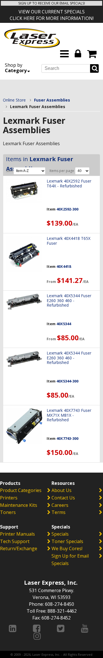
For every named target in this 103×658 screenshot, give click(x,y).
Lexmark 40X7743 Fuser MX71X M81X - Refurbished (69, 415)
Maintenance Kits (18, 505)
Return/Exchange (18, 548)
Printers (8, 498)
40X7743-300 (67, 438)
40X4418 (63, 266)
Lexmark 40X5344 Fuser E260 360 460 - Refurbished (69, 300)
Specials (60, 534)
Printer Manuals (17, 534)
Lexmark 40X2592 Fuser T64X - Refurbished (69, 183)
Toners (8, 512)
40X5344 (63, 323)
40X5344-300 (67, 381)
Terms (59, 512)
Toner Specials (67, 541)
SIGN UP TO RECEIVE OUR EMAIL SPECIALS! (51, 3)
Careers (60, 505)
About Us (62, 490)
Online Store (14, 100)
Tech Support (14, 541)
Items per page (62, 170)
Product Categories (20, 490)
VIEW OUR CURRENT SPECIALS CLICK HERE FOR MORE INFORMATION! (52, 15)
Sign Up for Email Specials (70, 559)
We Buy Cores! (67, 548)
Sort (9, 170)
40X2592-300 (67, 209)
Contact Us (63, 498)
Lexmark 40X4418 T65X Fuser (68, 241)
